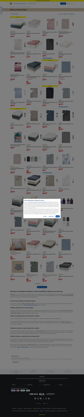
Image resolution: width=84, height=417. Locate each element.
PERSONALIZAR (51, 216)
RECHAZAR (45, 216)
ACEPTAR (57, 216)
